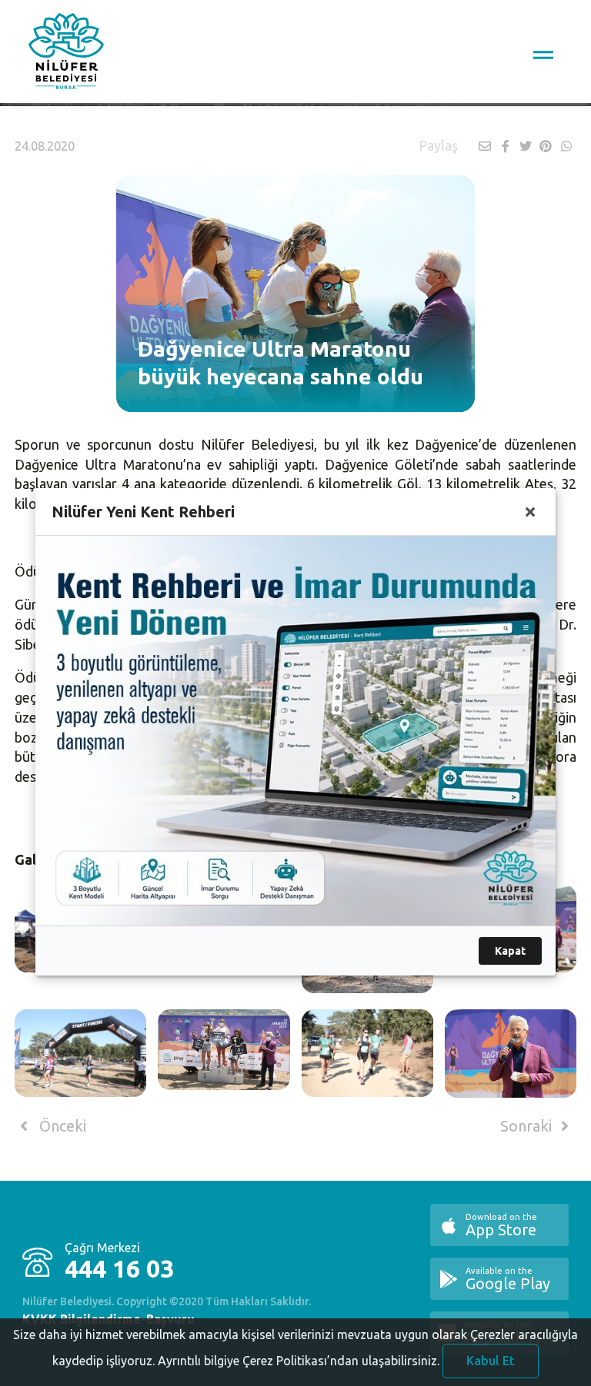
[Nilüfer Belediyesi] (66, 54)
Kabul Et (490, 1361)
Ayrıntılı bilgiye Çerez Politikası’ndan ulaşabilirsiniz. (298, 1361)
